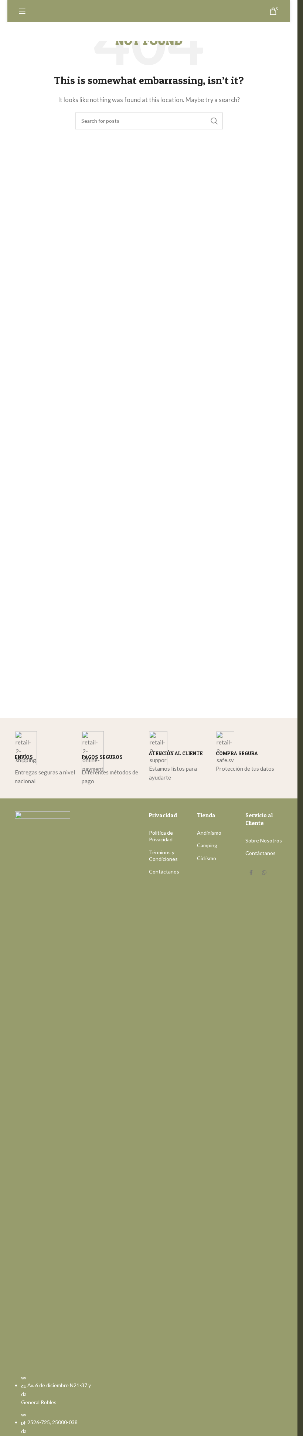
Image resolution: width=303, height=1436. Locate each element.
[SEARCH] (214, 120)
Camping (207, 845)
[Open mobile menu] (22, 11)
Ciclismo (206, 858)
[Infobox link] (48, 758)
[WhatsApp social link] (264, 872)
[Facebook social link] (250, 872)
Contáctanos (164, 871)
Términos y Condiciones (163, 855)
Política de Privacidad (161, 835)
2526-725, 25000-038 (52, 1422)
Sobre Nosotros (263, 840)
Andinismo (209, 832)
